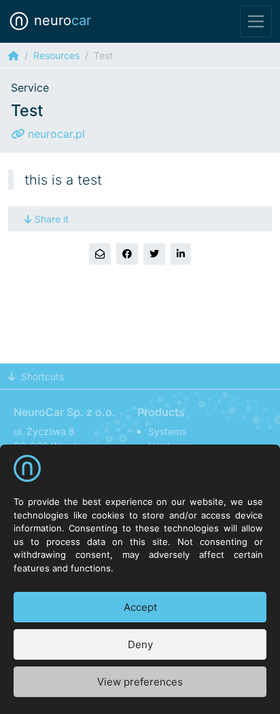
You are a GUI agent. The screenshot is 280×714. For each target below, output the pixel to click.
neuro (60, 20)
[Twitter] (154, 253)
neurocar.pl (54, 133)
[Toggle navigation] (256, 21)
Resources (56, 55)
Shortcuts (42, 376)
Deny (140, 644)
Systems (167, 431)
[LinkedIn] (181, 253)
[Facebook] (127, 253)
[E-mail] (100, 253)
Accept (140, 607)
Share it (52, 219)
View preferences (140, 681)
